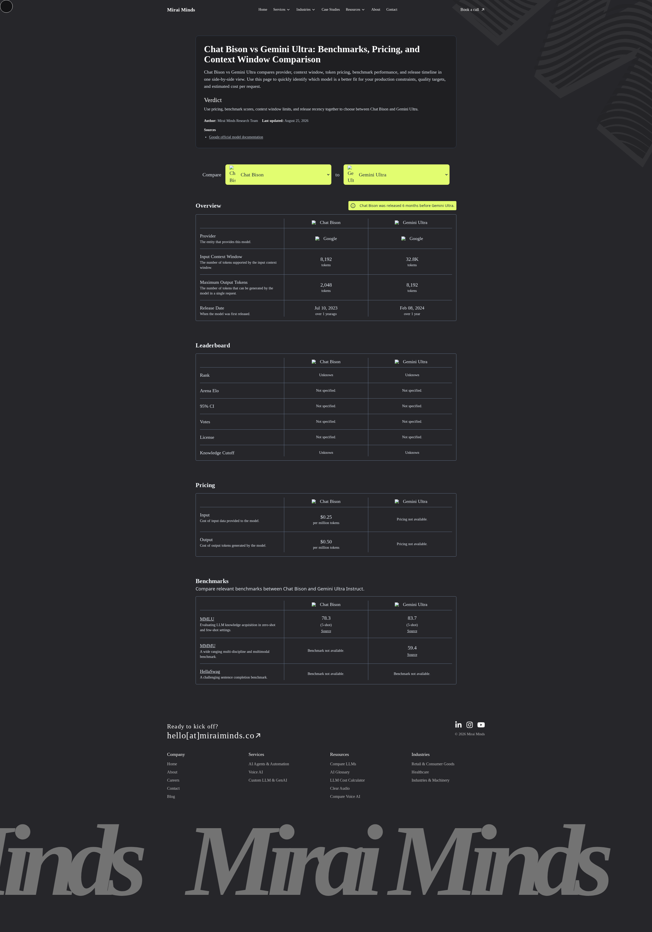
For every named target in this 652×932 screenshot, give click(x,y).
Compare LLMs (343, 764)
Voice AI (256, 772)
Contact (391, 9)
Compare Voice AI (345, 796)
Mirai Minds (181, 9)
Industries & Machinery (431, 780)
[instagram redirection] (469, 724)
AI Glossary (340, 772)
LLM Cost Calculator (347, 780)
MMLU (207, 619)
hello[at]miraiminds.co (210, 735)
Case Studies (331, 9)
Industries (303, 9)
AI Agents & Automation (269, 764)
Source (326, 631)
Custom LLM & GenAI (268, 780)
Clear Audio (340, 788)
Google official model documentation (236, 137)
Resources (353, 9)
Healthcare (420, 772)
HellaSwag (210, 671)
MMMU (207, 645)
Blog (171, 796)
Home (263, 9)
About (375, 9)
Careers (173, 780)
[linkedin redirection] (458, 724)
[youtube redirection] (481, 725)
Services (279, 9)
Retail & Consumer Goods (433, 764)
